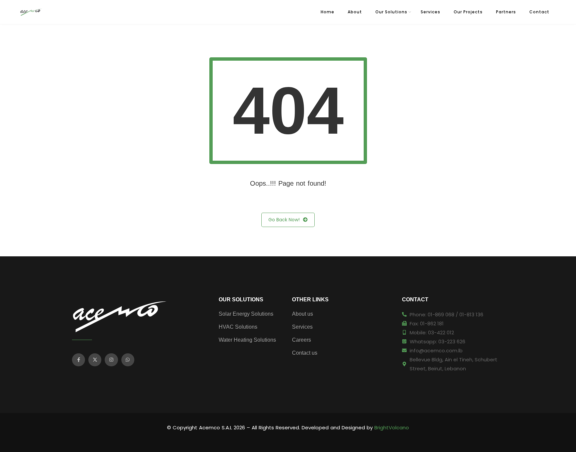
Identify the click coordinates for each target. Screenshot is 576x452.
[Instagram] (111, 359)
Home (327, 12)
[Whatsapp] (127, 359)
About (355, 12)
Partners (506, 12)
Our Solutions (391, 12)
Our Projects (468, 12)
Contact (539, 12)
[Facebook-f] (78, 359)
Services (430, 12)
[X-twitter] (94, 359)
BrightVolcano (391, 427)
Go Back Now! (284, 219)
